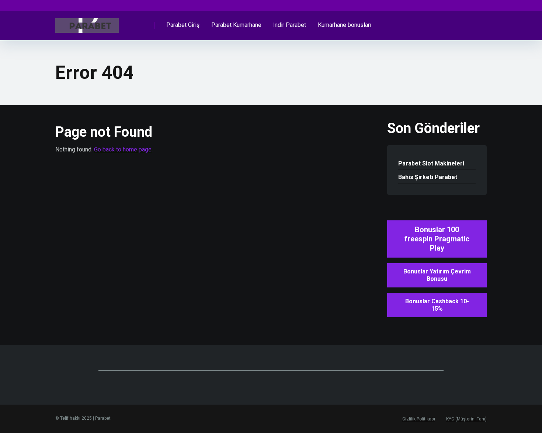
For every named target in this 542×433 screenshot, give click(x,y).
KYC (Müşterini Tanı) (466, 419)
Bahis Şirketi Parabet (427, 177)
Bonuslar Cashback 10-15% (437, 305)
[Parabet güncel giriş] (87, 23)
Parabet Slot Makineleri (431, 163)
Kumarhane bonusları (344, 24)
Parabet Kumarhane (236, 24)
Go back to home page (123, 149)
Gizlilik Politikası (418, 419)
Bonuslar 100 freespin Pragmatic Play (436, 238)
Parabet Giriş (182, 24)
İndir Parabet (289, 24)
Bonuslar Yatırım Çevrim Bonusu (437, 275)
